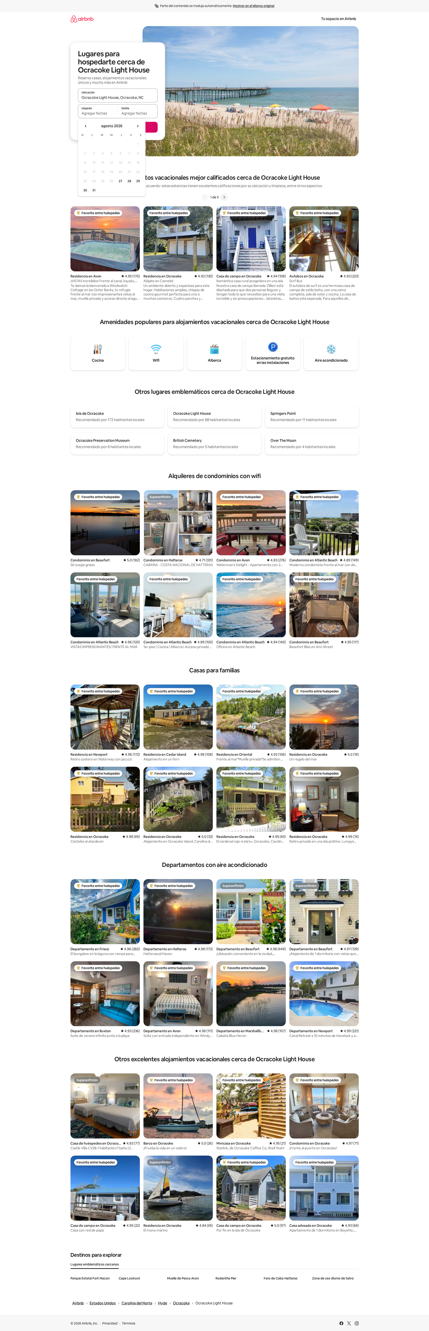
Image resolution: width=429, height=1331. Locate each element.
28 (129, 181)
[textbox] (98, 113)
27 (120, 181)
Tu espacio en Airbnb (338, 18)
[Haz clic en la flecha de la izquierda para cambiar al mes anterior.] (85, 126)
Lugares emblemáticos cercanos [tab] (94, 1264)
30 (85, 190)
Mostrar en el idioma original (253, 6)
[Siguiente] (224, 197)
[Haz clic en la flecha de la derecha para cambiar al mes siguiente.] (137, 126)
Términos (128, 1323)
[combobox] (118, 97)
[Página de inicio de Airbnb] (81, 19)
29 (138, 181)
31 (93, 190)
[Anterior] (205, 197)
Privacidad (110, 1323)
